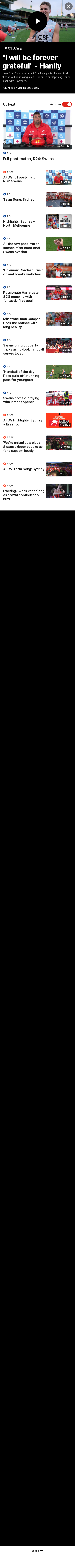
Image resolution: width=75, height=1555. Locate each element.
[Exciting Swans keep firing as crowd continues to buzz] (37, 493)
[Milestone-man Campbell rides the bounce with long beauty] (37, 321)
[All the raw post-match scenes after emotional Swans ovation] (37, 246)
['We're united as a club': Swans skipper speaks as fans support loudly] (37, 445)
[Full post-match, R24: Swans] (37, 137)
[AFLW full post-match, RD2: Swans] (37, 178)
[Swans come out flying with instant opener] (37, 398)
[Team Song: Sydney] (37, 199)
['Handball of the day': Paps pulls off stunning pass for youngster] (37, 374)
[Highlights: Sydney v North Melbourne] (37, 222)
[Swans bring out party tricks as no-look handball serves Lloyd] (37, 348)
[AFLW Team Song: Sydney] (37, 469)
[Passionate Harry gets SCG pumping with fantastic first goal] (37, 295)
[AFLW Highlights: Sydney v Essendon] (37, 421)
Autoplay (55, 104)
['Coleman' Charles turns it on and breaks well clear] (37, 270)
